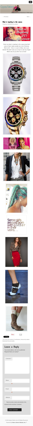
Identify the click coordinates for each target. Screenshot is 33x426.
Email (9, 389)
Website (8, 397)
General (23, 339)
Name (9, 381)
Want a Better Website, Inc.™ (19, 422)
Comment (8, 358)
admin (16, 24)
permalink (11, 341)
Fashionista (17, 339)
